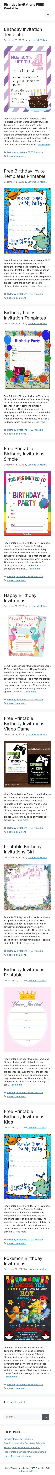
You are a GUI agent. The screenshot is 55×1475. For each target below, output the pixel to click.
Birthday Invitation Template (23, 32)
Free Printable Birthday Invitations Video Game (24, 723)
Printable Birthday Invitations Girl (23, 849)
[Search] (45, 1417)
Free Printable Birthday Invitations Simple (24, 454)
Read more (44, 144)
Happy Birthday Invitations (20, 598)
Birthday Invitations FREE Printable (25, 152)
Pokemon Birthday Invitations (23, 1261)
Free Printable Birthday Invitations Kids (24, 1117)
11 (15, 1402)
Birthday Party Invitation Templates (25, 315)
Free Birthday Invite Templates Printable (24, 173)
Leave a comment (16, 156)
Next (21, 1402)
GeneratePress (30, 1471)
